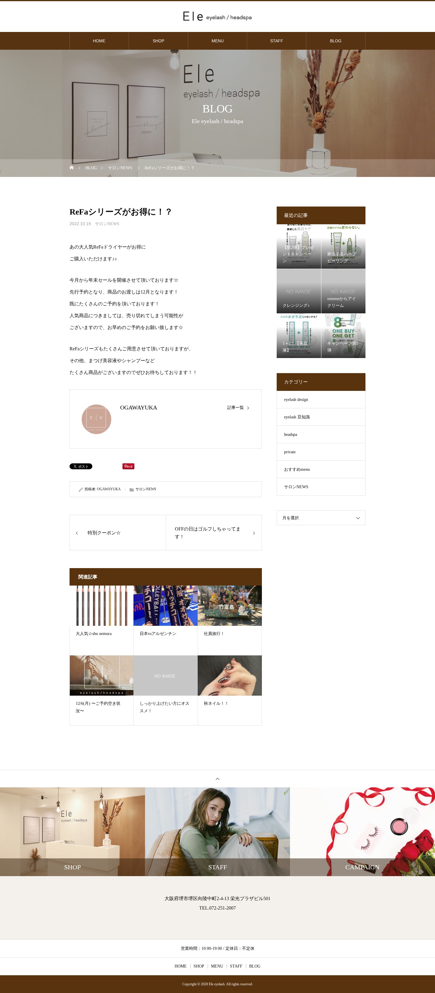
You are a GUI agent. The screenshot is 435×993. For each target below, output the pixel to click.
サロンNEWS (107, 224)
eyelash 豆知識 (297, 417)
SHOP (158, 40)
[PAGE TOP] (217, 778)
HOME (99, 40)
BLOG (335, 40)
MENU (218, 40)
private (290, 452)
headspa (290, 434)
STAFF (276, 40)
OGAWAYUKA (138, 407)
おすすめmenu (297, 469)
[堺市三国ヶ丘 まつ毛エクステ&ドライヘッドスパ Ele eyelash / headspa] (217, 16)
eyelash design (296, 399)
